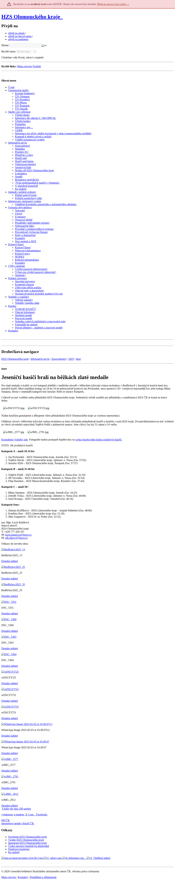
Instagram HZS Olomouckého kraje (27, 842)
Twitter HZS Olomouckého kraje (26, 839)
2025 (71, 358)
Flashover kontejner (19, 849)
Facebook (42, 814)
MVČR (5, 820)
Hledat (5, 45)
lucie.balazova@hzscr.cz (18, 534)
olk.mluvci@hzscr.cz (16, 537)
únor (78, 358)
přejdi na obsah (16, 33)
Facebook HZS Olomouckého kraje (27, 836)
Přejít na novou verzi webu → (113, 4)
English (37, 66)
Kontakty (23, 877)
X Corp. (30, 814)
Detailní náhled (9, 561)
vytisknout (7, 814)
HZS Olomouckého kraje (30, 17)
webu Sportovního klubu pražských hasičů (99, 439)
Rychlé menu (8, 51)
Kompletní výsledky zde (14, 439)
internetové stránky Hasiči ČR (17, 823)
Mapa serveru (24, 66)
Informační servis (40, 358)
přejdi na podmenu (18, 39)
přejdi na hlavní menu (20, 36)
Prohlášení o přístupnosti (43, 877)
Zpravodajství (58, 358)
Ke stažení (13, 852)
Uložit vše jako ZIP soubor (16, 808)
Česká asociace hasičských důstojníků (28, 846)
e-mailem (19, 814)
